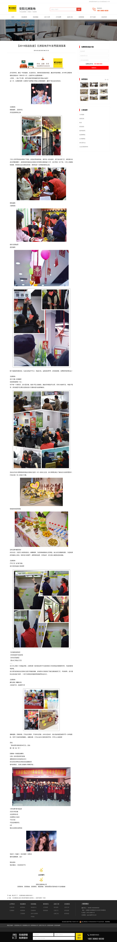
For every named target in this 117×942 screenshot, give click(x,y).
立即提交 (79, 936)
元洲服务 (12, 910)
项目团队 (56, 907)
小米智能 (81, 114)
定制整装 (81, 17)
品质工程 (70, 17)
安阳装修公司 (34, 925)
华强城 (32, 916)
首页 (12, 17)
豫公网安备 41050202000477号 (90, 921)
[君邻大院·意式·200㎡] (84, 85)
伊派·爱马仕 (82, 142)
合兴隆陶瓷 (82, 138)
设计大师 (47, 17)
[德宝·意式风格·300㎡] (94, 91)
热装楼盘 (35, 17)
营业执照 (64, 921)
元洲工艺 (56, 910)
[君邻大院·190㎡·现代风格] (104, 98)
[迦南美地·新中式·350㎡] (84, 91)
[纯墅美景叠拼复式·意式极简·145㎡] (94, 85)
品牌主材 (66, 907)
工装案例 (22, 913)
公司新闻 (45, 907)
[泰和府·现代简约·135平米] (84, 98)
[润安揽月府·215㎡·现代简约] (104, 91)
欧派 (80, 122)
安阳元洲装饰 (27, 8)
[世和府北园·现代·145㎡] (104, 85)
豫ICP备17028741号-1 (73, 921)
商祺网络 (107, 921)
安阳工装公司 (42, 925)
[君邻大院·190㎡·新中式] (94, 98)
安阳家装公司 (26, 925)
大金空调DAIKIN (83, 146)
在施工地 (56, 913)
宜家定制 (81, 118)
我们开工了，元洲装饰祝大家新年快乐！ (22, 895)
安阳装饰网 (50, 925)
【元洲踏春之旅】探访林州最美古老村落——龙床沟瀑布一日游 (28, 898)
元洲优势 (12, 907)
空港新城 (33, 910)
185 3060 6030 (102, 10)
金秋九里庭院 (34, 913)
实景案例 (22, 910)
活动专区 (104, 17)
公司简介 (12, 904)
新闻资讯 (46, 904)
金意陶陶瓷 (82, 134)
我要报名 (94, 68)
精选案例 (24, 17)
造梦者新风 (82, 130)
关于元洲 (93, 17)
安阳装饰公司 (17, 925)
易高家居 (81, 126)
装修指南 (45, 910)
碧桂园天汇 (34, 907)
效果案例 (22, 907)
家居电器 (66, 913)
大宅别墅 (58, 17)
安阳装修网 (57, 925)
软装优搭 (66, 910)
